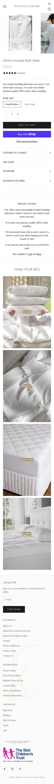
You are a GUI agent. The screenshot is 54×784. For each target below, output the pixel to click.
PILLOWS (27, 312)
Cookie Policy (9, 685)
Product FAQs (9, 651)
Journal (6, 640)
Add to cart (27, 125)
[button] (27, 73)
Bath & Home (9, 720)
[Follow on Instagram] (12, 768)
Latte (30, 254)
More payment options (27, 141)
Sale (5, 730)
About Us (7, 626)
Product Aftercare (11, 645)
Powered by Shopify (38, 777)
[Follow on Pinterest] (20, 768)
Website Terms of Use (13, 680)
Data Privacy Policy (12, 675)
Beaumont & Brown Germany (16, 631)
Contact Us (8, 655)
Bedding (6, 715)
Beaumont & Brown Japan (15, 635)
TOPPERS (27, 533)
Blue (39, 254)
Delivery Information (12, 695)
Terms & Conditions (12, 690)
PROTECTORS (27, 460)
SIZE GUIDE (8, 162)
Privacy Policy (9, 670)
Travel (5, 725)
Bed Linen (7, 710)
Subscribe (14, 609)
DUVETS (27, 386)
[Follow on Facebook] (4, 768)
